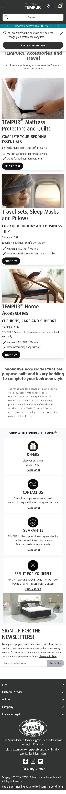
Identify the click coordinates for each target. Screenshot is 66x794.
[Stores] (48, 6)
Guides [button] (6, 699)
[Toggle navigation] (4, 6)
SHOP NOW (11, 261)
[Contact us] (54, 6)
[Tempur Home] (33, 5)
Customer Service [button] (12, 692)
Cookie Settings (11, 786)
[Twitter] (40, 761)
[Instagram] (33, 761)
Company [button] (7, 707)
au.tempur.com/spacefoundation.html (34, 749)
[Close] (61, 33)
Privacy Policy (48, 656)
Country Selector (35, 769)
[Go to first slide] (57, 26)
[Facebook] (25, 761)
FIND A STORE (12, 166)
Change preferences (33, 45)
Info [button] (4, 684)
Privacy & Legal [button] (11, 714)
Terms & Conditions (52, 786)
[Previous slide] (8, 26)
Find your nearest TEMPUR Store (33, 26)
